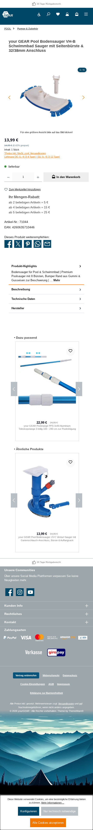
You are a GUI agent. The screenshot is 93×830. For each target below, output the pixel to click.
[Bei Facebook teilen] (8, 244)
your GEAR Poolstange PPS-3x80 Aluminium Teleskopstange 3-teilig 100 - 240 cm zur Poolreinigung (47, 427)
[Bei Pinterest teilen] (28, 244)
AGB (51, 684)
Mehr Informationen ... (52, 802)
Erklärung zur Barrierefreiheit (46, 693)
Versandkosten (66, 703)
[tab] (46, 273)
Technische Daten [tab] (23, 299)
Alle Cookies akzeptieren (48, 822)
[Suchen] (48, 14)
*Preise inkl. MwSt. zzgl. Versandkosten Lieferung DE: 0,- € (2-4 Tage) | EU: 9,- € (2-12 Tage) (32, 155)
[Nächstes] (83, 97)
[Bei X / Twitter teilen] (18, 244)
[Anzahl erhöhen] (38, 177)
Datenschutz (70, 675)
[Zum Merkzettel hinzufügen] (70, 351)
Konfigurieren (28, 811)
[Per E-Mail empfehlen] (47, 244)
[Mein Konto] (67, 14)
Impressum (63, 684)
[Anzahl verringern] (8, 177)
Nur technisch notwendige (59, 811)
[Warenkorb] (77, 14)
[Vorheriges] (9, 97)
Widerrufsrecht (51, 675)
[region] (46, 99)
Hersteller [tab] (17, 308)
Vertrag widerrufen (26, 675)
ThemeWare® (76, 711)
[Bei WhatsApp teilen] (37, 244)
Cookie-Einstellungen (32, 684)
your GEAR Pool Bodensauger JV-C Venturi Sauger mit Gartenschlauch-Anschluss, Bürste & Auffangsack (47, 539)
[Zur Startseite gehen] (7, 14)
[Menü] (86, 14)
